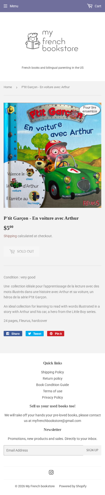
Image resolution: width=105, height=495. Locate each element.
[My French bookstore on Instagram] (51, 473)
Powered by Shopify (72, 486)
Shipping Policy (52, 372)
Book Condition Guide (52, 385)
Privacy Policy (52, 397)
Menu (14, 6)
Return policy (53, 378)
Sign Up (92, 450)
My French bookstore (40, 486)
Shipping (10, 236)
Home (8, 87)
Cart (97, 6)
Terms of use (52, 391)
